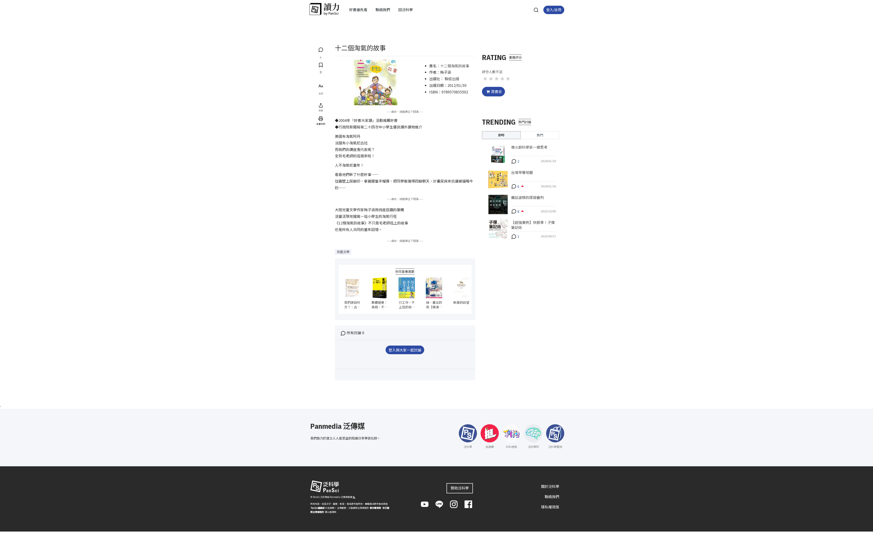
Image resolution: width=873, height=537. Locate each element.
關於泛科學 (550, 486)
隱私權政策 (550, 506)
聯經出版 (452, 78)
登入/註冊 (553, 9)
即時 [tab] (501, 135)
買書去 (496, 91)
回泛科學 (405, 9)
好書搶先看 (358, 9)
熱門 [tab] (540, 135)
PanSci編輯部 (318, 507)
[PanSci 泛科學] (324, 9)
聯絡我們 (383, 9)
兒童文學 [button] (343, 251)
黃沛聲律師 (375, 507)
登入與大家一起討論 (405, 350)
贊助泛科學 (460, 488)
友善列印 (320, 123)
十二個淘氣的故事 (454, 65)
